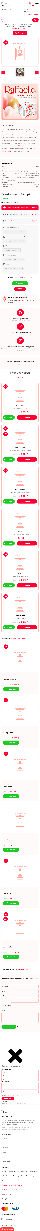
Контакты (4, 1157)
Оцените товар (6, 1006)
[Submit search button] (35, 20)
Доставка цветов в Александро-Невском (18, 25)
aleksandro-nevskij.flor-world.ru (16, 1127)
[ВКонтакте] (2, 1199)
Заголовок (4, 1001)
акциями (20, 300)
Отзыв (3, 1010)
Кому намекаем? (6, 1069)
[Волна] (20, 520)
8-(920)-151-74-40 (31, 14)
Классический (9, 679)
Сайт (3, 996)
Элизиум (7, 893)
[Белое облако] (20, 436)
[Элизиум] (20, 872)
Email (3, 991)
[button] (7, 1229)
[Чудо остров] (20, 394)
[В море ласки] (20, 712)
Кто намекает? (5, 1082)
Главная (4, 1138)
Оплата (3, 1152)
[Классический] (20, 658)
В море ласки (9, 733)
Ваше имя (4, 986)
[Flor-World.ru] (7, 4)
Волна (6, 840)
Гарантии (4, 1143)
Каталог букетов (10, 26)
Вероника (7, 786)
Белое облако (9, 947)
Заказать (10, 417)
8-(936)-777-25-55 (10, 1189)
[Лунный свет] (20, 604)
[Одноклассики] (6, 1199)
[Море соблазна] (20, 478)
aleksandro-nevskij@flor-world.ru (11, 1185)
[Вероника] (20, 765)
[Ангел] (20, 562)
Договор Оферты (6, 1161)
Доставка (4, 1148)
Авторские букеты (25, 26)
